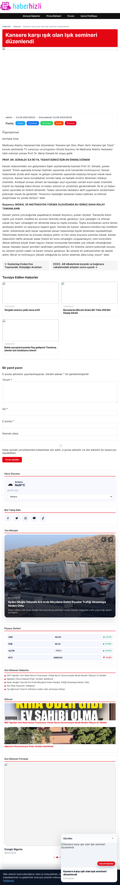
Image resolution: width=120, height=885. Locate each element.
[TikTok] (43, 518)
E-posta (8, 421)
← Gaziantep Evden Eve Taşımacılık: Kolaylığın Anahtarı (23, 265)
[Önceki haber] (104, 539)
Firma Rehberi (53, 16)
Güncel (16, 26)
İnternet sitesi (10, 433)
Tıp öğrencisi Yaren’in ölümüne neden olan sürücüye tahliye (36, 689)
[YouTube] (34, 518)
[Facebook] (8, 518)
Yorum (7, 379)
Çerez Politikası (89, 16)
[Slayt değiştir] (54, 857)
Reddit (59, 123)
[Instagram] (25, 518)
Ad (5, 408)
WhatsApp (46, 123)
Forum (71, 16)
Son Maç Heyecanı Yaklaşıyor (21, 685)
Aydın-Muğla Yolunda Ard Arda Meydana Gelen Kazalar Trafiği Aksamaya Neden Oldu (48, 682)
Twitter (20, 123)
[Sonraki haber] (110, 539)
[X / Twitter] (16, 518)
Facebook (32, 123)
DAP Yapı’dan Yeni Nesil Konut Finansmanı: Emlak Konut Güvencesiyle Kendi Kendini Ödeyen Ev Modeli (56, 675)
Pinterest (71, 123)
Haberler (6, 26)
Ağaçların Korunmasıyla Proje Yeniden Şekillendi (30, 679)
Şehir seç (12, 490)
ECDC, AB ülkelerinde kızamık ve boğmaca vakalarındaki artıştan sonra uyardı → (78, 265)
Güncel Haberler (31, 16)
